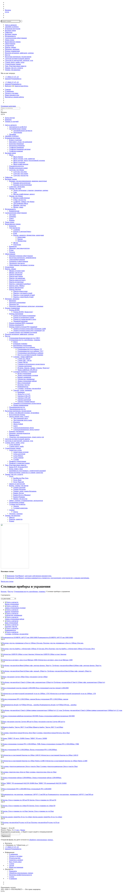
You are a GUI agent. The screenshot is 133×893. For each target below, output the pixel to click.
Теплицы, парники (16, 513)
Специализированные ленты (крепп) (26, 429)
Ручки (11, 250)
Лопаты (16, 506)
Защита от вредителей (17, 484)
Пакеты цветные (15, 289)
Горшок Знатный (19, 487)
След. (17, 830)
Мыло (11, 155)
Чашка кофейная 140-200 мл (27, 370)
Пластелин (17, 244)
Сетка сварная (18, 457)
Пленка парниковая (16, 314)
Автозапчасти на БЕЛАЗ (18, 127)
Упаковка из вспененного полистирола (27, 403)
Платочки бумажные (16, 144)
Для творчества (14, 228)
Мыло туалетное (19, 162)
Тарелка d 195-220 (23, 398)
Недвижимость (10, 36)
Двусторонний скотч (20, 418)
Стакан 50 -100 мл (23, 358)
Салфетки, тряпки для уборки (23, 201)
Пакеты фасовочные (16, 287)
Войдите (8, 86)
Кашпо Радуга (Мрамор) (22, 495)
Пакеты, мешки (10, 47)
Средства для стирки (20, 173)
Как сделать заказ (15, 862)
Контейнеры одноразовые (22, 345)
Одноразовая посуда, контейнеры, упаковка (24, 340)
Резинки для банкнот (16, 431)
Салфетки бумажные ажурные (20, 149)
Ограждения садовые (16, 502)
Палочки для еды (23, 385)
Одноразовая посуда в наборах (24, 347)
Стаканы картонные (24, 366)
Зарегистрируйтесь (21, 86)
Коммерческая (14, 211)
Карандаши (21, 237)
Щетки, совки (18, 207)
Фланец (12, 220)
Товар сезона (9, 40)
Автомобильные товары (17, 129)
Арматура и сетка (15, 450)
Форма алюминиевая (20, 405)
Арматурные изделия (20, 452)
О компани (13, 878)
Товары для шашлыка (12, 70)
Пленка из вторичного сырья (23, 317)
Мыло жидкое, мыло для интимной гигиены (29, 160)
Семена (11, 510)
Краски (20, 239)
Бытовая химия (10, 30)
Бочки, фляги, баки (16, 469)
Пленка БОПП (14, 310)
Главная (8, 89)
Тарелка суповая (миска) (26, 401)
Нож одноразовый (23, 383)
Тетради (12, 252)
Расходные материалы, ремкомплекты (22, 257)
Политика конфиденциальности (20, 875)
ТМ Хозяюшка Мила (20, 203)
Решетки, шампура (15, 519)
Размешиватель (22, 386)
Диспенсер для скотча (17, 263)
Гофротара (8, 32)
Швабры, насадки (19, 205)
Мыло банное (18, 157)
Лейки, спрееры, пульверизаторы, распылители (26, 500)
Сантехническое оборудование (16, 38)
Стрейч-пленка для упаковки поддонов (23, 332)
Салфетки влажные (16, 151)
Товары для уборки (16, 196)
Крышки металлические (21, 183)
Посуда (7, 55)
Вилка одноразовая (24, 373)
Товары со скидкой (11, 121)
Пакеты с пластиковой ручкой (24, 295)
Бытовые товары (11, 34)
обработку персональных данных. (41, 840)
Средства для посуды (20, 175)
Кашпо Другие (18, 493)
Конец (23, 830)
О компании (9, 91)
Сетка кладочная (19, 454)
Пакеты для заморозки (17, 278)
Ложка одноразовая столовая (27, 375)
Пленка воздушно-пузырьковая (24, 315)
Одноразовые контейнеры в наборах (30, 353)
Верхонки (12, 300)
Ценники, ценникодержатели (19, 433)
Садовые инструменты (17, 504)
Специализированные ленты (23, 428)
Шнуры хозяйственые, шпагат (24, 194)
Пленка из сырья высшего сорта (24, 319)
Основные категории (8, 106)
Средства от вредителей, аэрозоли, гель (19, 60)
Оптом (11, 865)
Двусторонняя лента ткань (22, 420)
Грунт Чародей (18, 482)
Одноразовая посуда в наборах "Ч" (29, 349)
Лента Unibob (18, 424)
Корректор (13, 246)
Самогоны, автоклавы (17, 186)
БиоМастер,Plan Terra (20, 478)
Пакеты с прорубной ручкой (23, 297)
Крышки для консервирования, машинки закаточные (28, 181)
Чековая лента (14, 435)
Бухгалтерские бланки (17, 414)
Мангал (12, 517)
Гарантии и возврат (16, 860)
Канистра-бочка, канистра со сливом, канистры (26, 472)
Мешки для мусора (16, 272)
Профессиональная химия (18, 168)
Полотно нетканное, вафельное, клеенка (19, 53)
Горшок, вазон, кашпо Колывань (24, 491)
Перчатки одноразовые (17, 302)
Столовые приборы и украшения (25, 371)
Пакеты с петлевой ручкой (22, 293)
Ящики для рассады (20, 499)
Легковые (12, 134)
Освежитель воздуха (16, 166)
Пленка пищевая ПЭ (16, 325)
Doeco (15, 342)
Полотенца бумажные (17, 145)
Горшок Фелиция (19, 489)
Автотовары (17, 132)
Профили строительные (17, 461)
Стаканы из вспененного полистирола (31, 364)
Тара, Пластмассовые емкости (15, 66)
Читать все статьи (7, 581)
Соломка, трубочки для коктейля (29, 388)
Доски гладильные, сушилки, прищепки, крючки (30, 190)
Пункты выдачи (14, 858)
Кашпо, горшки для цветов (18, 485)
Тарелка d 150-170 (23, 396)
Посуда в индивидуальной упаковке (30, 355)
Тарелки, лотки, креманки (22, 390)
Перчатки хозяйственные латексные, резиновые (26, 306)
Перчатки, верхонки (12, 49)
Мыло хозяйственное (20, 164)
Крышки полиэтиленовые (22, 185)
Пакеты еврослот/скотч (17, 280)
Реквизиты (13, 871)
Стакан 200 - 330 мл (24, 360)
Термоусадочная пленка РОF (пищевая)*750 (29, 330)
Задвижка (12, 216)
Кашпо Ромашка (19, 497)
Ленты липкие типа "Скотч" (19, 416)
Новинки (8, 119)
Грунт (11, 476)
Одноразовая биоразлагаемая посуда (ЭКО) (24, 338)
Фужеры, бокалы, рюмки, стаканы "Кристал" (33, 368)
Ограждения (9, 45)
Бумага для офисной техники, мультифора (24, 413)
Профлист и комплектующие (19, 463)
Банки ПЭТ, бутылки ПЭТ (18, 467)
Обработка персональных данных (21, 873)
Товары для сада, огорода (14, 68)
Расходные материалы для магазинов (18, 57)
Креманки (21, 392)
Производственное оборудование (21, 256)
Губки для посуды (19, 200)
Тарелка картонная (24, 400)
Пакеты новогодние (20, 291)
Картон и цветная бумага (22, 231)
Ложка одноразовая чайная (27, 381)
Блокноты (12, 226)
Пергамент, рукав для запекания (20, 142)
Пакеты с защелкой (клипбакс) (20, 284)
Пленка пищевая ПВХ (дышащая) (21, 323)
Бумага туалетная (15, 140)
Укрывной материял (20, 321)
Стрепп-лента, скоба (16, 446)
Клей (15, 233)
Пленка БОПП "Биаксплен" (23, 312)
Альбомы (16, 229)
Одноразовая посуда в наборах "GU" (30, 351)
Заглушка (12, 215)
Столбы (16, 459)
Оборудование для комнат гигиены (21, 265)
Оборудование (10, 43)
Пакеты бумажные (15, 274)
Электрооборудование (17, 259)
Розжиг (11, 521)
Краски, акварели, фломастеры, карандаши (28, 235)
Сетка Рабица (18, 456)
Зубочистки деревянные (26, 379)
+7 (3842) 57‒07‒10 (12, 77)
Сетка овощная (14, 444)
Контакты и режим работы (14, 97)
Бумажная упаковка (20, 343)
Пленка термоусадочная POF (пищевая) (23, 327)
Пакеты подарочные (16, 282)
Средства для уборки (16, 170)
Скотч (15, 426)
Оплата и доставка (11, 93)
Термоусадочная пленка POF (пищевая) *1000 (29, 329)
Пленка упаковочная (12, 51)
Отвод (11, 218)
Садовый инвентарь (20, 508)
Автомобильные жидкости (22, 130)
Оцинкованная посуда (17, 407)
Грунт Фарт (17, 480)
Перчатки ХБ (14, 304)
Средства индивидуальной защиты (17, 58)
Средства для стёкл (20, 172)
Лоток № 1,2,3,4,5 (23, 394)
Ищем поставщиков (16, 867)
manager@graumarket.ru (13, 79)
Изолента (16, 422)
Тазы (15, 192)
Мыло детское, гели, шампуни (24, 158)
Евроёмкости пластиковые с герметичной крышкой (27, 471)
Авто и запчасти (11, 25)
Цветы (15, 512)
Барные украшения (24, 377)
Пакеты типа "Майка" (17, 286)
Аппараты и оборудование (18, 261)
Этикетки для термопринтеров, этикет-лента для (26, 437)
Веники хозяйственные (21, 198)
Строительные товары (13, 64)
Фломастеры (21, 241)
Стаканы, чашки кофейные (22, 357)
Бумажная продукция (12, 28)
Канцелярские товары (13, 42)
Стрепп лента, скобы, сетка (14, 62)
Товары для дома (15, 188)
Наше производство (12, 95)
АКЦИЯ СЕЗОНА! (12, 27)
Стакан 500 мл (22, 362)
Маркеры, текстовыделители (19, 248)
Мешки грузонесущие (17, 271)
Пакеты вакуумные (16, 276)
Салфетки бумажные (16, 147)
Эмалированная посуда (17, 409)
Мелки (15, 243)
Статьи (11, 863)
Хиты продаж (10, 118)
